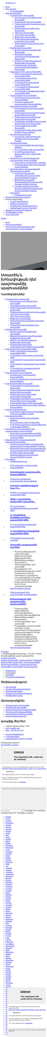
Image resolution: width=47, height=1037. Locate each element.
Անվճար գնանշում (19, 204)
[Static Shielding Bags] (26, 540)
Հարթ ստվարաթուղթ (20, 134)
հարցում (14, 588)
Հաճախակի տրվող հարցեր (23, 208)
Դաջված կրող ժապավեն (22, 15)
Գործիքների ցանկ (14, 212)
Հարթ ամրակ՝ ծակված (30, 660)
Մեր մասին (10, 9)
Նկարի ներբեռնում (19, 202)
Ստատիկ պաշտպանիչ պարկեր (30, 163)
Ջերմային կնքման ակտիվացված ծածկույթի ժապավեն (27, 56)
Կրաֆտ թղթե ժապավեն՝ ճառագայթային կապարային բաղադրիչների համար (29, 188)
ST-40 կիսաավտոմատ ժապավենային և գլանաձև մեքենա (28, 154)
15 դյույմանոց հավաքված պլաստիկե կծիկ (24, 532)
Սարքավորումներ (18, 143)
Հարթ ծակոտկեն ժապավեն (23, 106)
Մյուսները (15, 193)
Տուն (7, 7)
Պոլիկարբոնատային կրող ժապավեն (28, 312)
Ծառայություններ (14, 691)
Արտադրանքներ (13, 13)
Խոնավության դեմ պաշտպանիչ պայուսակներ (20, 601)
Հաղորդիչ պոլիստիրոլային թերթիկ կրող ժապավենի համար (28, 139)
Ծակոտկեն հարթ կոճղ (12, 662)
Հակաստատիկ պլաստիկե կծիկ (25, 72)
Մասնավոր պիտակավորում (23, 206)
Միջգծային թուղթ (23, 195)
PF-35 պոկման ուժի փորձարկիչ (29, 150)
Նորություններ (17, 11)
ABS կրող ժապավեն (24, 33)
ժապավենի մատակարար (24, 667)
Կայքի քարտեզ (8, 658)
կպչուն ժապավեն (9, 660)
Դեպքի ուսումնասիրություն (18, 210)
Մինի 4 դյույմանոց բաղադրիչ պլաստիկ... (23, 500)
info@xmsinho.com (12, 728)
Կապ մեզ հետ (12, 214)
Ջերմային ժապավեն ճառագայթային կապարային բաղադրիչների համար (29, 182)
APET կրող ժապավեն (25, 35)
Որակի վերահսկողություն (17, 197)
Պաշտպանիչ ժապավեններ (23, 95)
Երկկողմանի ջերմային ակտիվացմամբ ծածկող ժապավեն (26, 67)
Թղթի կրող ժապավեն (25, 37)
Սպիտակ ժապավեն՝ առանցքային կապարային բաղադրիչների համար (27, 175)
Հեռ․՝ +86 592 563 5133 (14, 730)
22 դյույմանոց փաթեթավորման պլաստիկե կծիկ (20, 517)
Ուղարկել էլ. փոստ (10, 745)
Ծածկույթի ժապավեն (20, 48)
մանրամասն (24, 588)
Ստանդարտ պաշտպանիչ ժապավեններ (25, 473)
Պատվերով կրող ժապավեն (28, 22)
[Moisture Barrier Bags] (26, 595)
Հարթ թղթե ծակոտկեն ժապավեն (26, 403)
